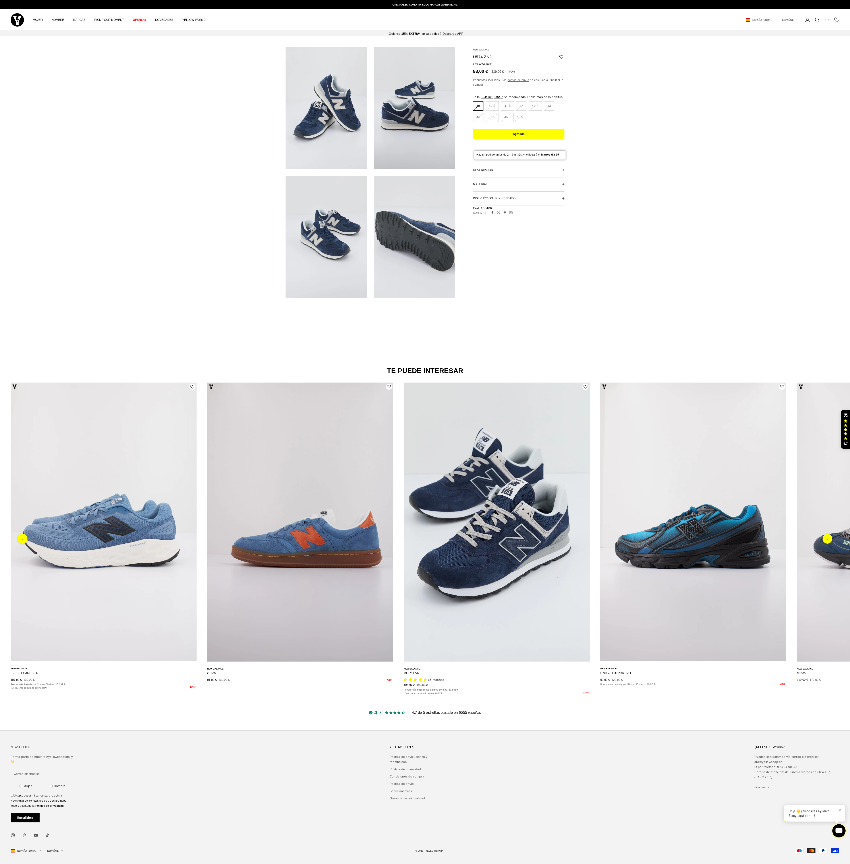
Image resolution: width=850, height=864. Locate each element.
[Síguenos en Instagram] (13, 835)
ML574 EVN (411, 673)
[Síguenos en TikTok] (47, 835)
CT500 (211, 673)
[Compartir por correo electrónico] (511, 212)
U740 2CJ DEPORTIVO (615, 673)
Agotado (519, 133)
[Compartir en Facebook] (492, 212)
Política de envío (402, 783)
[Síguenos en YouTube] (36, 835)
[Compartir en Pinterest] (504, 212)
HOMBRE (58, 19)
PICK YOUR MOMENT (109, 19)
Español (788, 20)
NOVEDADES (164, 19)
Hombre (60, 786)
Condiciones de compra (407, 776)
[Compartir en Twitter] (498, 212)
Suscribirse (25, 817)
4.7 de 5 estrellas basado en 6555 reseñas (446, 712)
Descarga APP (452, 33)
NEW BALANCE (481, 49)
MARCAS (79, 19)
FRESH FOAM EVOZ (25, 673)
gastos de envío (518, 79)
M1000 (801, 673)
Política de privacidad (49, 805)
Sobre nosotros (401, 791)
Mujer (27, 786)
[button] (845, 429)
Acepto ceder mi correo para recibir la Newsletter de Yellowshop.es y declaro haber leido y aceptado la (39, 800)
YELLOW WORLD (193, 19)
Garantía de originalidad (407, 798)
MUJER (38, 19)
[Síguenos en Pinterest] (24, 835)
